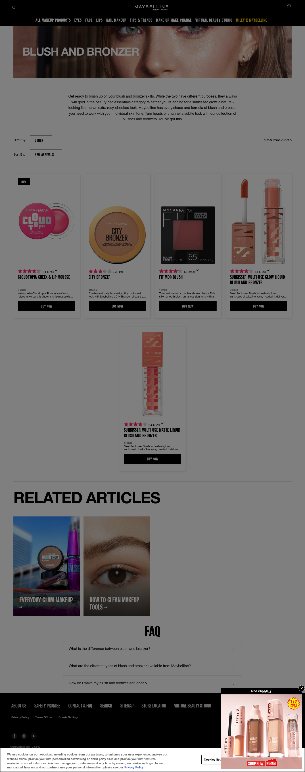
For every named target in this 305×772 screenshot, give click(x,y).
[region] (152, 760)
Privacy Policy (134, 767)
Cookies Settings (216, 759)
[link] (261, 728)
